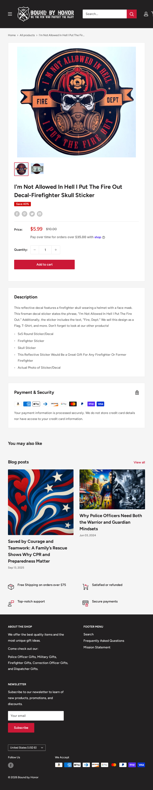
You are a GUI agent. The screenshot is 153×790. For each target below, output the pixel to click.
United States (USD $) (23, 747)
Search (88, 634)
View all (140, 462)
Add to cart (44, 264)
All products (27, 35)
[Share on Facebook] (17, 214)
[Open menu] (10, 14)
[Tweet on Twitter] (32, 214)
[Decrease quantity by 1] (34, 250)
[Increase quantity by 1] (56, 250)
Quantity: (21, 250)
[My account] (146, 14)
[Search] (132, 14)
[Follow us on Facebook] (11, 765)
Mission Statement (96, 647)
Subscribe (21, 728)
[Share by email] (39, 214)
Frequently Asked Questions (103, 641)
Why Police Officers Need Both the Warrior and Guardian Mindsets (110, 522)
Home (12, 35)
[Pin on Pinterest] (24, 214)
